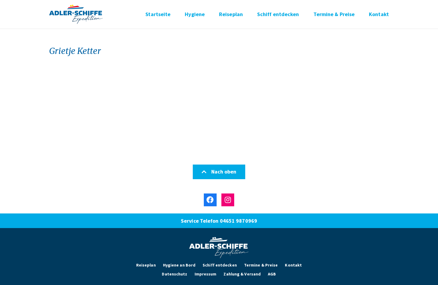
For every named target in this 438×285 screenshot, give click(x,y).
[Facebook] (210, 199)
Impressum (206, 274)
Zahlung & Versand (242, 274)
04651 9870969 (238, 220)
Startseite (157, 14)
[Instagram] (227, 199)
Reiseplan (231, 14)
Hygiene (195, 14)
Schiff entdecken (278, 14)
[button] (219, 172)
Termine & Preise (334, 14)
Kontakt (379, 14)
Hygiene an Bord (179, 265)
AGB (272, 274)
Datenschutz (174, 274)
